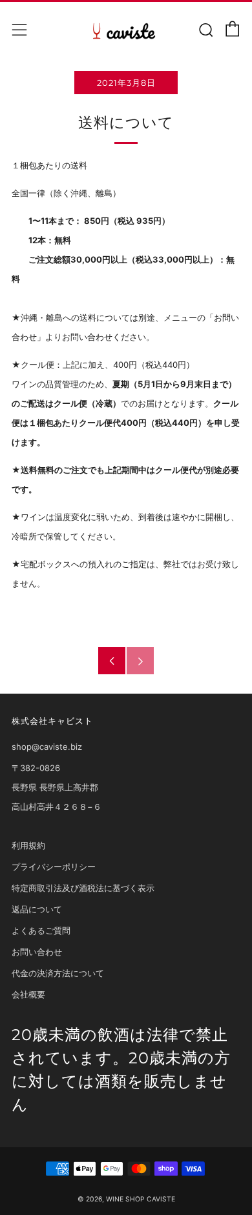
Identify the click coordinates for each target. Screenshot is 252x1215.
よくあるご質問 (41, 930)
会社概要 (28, 994)
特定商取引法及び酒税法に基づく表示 (83, 888)
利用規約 (28, 845)
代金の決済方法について (58, 973)
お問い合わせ (37, 952)
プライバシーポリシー (54, 866)
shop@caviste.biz (47, 746)
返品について (37, 909)
